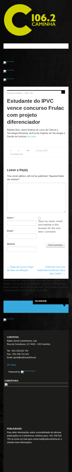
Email (10, 231)
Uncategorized (16, 154)
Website (11, 244)
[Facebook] (10, 460)
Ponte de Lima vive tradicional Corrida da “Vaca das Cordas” (51, 270)
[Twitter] (16, 460)
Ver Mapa (11, 365)
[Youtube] (23, 460)
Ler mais (31, 136)
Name (10, 218)
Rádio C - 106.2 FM (24, 93)
